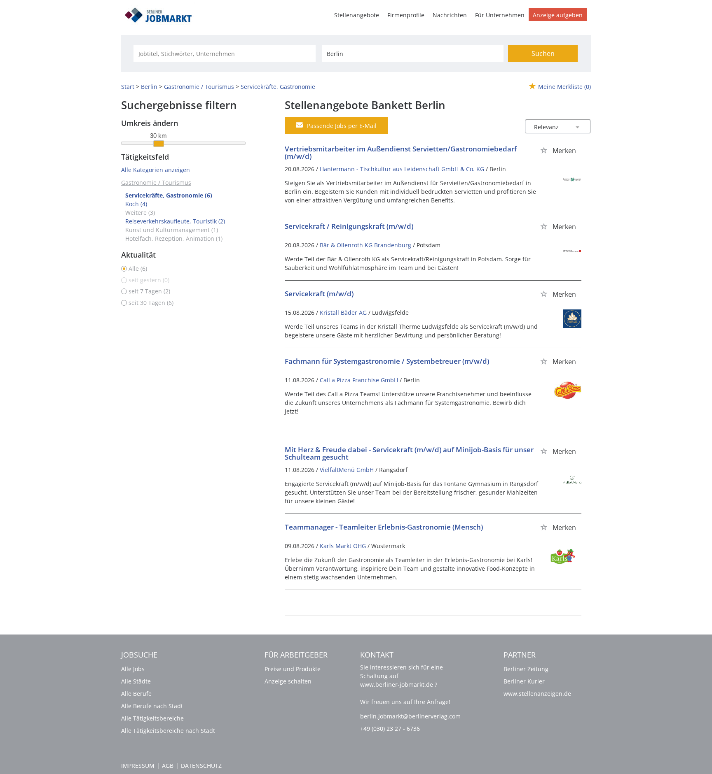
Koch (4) (136, 204)
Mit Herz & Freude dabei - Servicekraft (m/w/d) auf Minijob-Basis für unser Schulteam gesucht (409, 453)
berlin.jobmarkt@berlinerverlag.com (410, 716)
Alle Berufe (136, 693)
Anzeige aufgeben (558, 15)
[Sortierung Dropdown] (577, 127)
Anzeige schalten (288, 681)
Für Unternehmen (500, 15)
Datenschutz (201, 765)
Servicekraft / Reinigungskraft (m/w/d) (349, 226)
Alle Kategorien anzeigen (155, 170)
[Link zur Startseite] (161, 14)
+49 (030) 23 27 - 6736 (390, 728)
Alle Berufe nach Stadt (152, 706)
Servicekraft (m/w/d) (319, 293)
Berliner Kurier (524, 681)
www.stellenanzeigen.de (537, 693)
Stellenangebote (356, 15)
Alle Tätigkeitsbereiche (152, 718)
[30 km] (158, 143)
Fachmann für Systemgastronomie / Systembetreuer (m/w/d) (387, 361)
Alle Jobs (133, 669)
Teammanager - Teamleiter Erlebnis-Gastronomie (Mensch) (384, 527)
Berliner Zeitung (526, 669)
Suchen (543, 53)
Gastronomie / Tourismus (156, 182)
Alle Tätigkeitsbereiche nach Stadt (168, 730)
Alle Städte (136, 681)
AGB (167, 765)
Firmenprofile (405, 15)
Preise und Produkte (293, 669)
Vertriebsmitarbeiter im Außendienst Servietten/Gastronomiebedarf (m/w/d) (401, 152)
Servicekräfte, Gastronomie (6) (168, 195)
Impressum (138, 765)
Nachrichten (450, 15)
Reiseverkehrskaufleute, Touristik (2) (175, 221)
